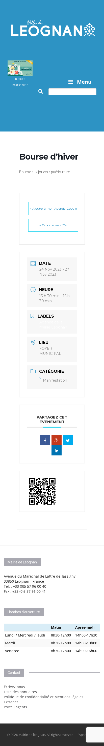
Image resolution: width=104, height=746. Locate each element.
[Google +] (56, 440)
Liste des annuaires (20, 691)
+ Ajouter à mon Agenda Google (53, 208)
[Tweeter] (68, 440)
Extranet (11, 701)
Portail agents (15, 707)
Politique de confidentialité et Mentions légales (43, 696)
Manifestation (55, 380)
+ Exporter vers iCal (53, 225)
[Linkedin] (56, 450)
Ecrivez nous (14, 686)
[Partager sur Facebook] (45, 440)
